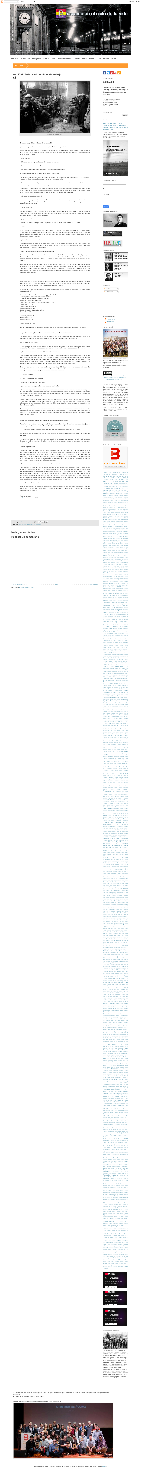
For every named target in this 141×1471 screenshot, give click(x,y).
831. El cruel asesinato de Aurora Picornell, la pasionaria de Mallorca (121, 266)
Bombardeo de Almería (108, 609)
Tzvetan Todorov (107, 1240)
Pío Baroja (119, 1133)
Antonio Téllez (116, 566)
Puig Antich (116, 1144)
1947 (117, 483)
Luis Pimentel (113, 998)
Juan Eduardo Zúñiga (122, 938)
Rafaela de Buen (107, 1156)
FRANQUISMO (36, 59)
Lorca (126, 986)
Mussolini (116, 1089)
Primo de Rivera (117, 1140)
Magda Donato (119, 1003)
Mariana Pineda (107, 1051)
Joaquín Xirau (119, 876)
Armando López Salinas (121, 569)
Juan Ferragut (106, 940)
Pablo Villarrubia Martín (117, 1108)
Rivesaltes (113, 1187)
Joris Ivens (115, 881)
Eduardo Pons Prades (112, 720)
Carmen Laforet (111, 647)
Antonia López (106, 554)
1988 (125, 490)
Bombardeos (124, 616)
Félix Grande (106, 761)
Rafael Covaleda (119, 1150)
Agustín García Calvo (115, 500)
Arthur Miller (125, 571)
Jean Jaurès (123, 862)
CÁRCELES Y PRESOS (65, 59)
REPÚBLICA (15, 59)
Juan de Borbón (118, 937)
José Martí (107, 914)
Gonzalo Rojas (107, 817)
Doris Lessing (106, 713)
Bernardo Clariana (110, 602)
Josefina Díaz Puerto (114, 926)
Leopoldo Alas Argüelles (121, 975)
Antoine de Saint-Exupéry (121, 548)
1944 (107, 483)
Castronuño (111, 659)
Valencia (118, 1242)
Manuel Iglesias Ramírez (109, 1015)
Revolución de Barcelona (110, 1180)
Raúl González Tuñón (121, 1170)
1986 (122, 490)
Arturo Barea (106, 573)
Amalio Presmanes (123, 524)
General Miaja (118, 803)
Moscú (126, 1088)
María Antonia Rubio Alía (112, 1032)
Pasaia (111, 1112)
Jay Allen (116, 862)
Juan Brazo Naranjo (108, 935)
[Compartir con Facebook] (45, 522)
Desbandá (125, 701)
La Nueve (123, 966)
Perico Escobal (107, 1127)
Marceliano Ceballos (117, 1025)
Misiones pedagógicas (109, 1086)
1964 (117, 486)
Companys (118, 680)
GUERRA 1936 (25, 59)
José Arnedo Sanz (123, 887)
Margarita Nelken (123, 1029)
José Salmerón (107, 921)
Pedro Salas (121, 1122)
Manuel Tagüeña (118, 1022)
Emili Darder (113, 730)
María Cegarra (112, 1034)
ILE (110, 847)
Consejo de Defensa (112, 687)
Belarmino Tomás (123, 598)
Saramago (105, 1206)
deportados (106, 701)
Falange (105, 754)
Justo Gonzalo (110, 964)
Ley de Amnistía (120, 978)
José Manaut (121, 907)
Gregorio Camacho (113, 818)
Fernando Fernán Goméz (114, 768)
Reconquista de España (120, 1171)
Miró (127, 1084)
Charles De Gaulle (120, 668)
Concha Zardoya (116, 685)
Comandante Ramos (108, 678)
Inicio (56, 584)
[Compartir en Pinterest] (47, 522)
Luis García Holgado (120, 994)
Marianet (114, 1051)
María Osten (120, 1044)
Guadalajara (118, 820)
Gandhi (122, 799)
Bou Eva (117, 617)
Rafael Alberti (115, 1149)
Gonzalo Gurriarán (123, 815)
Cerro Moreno (111, 664)
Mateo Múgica (110, 1063)
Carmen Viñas (110, 650)
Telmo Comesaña (113, 1223)
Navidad (125, 1091)
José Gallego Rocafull (122, 895)
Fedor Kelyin (114, 758)
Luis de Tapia (110, 994)
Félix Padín (110, 763)
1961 (107, 486)
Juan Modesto (121, 947)
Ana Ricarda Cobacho (108, 531)
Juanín (108, 954)
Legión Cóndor (112, 971)
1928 (126, 477)
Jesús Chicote (115, 866)
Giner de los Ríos (118, 813)
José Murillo (109, 918)
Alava (118, 502)
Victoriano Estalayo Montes (110, 1259)
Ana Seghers (117, 531)
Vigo (119, 1259)
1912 (111, 476)
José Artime (106, 888)
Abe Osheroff (124, 493)
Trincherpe (125, 1237)
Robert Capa (120, 1187)
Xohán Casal (116, 1265)
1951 (104, 485)
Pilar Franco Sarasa (120, 1131)
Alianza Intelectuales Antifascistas (118, 516)
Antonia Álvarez (115, 552)
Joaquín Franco (107, 875)
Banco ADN (125, 585)
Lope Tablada (120, 986)
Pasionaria (106, 1114)
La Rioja (116, 968)
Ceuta (126, 666)
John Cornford (112, 878)
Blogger (104, 1466)
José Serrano (114, 921)
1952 (107, 485)
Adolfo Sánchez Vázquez (121, 497)
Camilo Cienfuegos (117, 624)
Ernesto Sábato (107, 746)
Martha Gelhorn (120, 1055)
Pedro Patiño (120, 1120)
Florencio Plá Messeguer (113, 773)
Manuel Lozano (120, 1015)
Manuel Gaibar (124, 1013)
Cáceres (117, 623)
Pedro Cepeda (120, 1117)
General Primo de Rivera (109, 806)
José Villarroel (106, 923)
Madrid (125, 1001)
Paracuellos (106, 1112)
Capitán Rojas (115, 630)
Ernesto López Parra (123, 744)
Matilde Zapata (120, 1067)
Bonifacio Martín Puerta (108, 617)
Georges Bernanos (123, 810)
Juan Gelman (110, 942)
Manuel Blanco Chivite (117, 1010)
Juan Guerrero (117, 945)
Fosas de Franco (123, 773)
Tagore (116, 1221)
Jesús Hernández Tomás (112, 868)
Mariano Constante (123, 1051)
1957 (121, 485)
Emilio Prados (115, 735)
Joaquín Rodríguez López (109, 876)
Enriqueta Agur (124, 740)
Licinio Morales (107, 984)
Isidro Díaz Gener (120, 854)
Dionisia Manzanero (113, 706)
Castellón (110, 657)
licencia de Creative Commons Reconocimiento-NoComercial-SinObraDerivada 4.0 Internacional (115, 377)
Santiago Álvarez (113, 1204)
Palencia (120, 1110)
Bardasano (125, 586)
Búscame (105, 623)
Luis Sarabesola (117, 999)
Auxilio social (111, 581)
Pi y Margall (112, 1129)
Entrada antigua (93, 584)
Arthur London (118, 571)
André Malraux (107, 536)
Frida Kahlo (125, 791)
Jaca (116, 856)
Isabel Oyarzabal (111, 854)
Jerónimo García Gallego (121, 864)
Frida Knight (106, 792)
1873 (123, 472)
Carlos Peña (125, 635)
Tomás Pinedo (110, 1233)
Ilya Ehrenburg (124, 847)
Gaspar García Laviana (108, 801)
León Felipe (106, 973)
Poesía (113, 1135)
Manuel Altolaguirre (113, 1008)
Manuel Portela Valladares (113, 1020)
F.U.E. (110, 753)
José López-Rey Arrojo (119, 902)
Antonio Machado (108, 561)
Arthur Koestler (110, 571)
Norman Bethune (107, 1100)
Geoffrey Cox (114, 810)
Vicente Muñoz (119, 1252)
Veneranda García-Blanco (109, 1247)
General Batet (124, 801)
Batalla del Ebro (107, 595)
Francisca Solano (123, 777)
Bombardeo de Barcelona (121, 609)
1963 (113, 486)
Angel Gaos (116, 538)
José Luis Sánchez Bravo (121, 904)
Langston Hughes (107, 969)
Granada (105, 818)
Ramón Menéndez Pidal (115, 1163)
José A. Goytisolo (111, 883)
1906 (121, 474)
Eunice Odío (115, 751)
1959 (126, 485)
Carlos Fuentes (109, 633)
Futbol (109, 794)
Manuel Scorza (107, 1022)
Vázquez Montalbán (122, 1245)
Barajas (105, 586)
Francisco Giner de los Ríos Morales (117, 782)
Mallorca (114, 1005)
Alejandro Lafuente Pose (113, 509)
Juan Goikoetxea (111, 944)
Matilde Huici (116, 1065)
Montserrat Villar (120, 1088)
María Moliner (112, 1044)
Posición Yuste (124, 1137)
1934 (20, 524)
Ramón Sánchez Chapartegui (110, 1166)
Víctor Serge (106, 1258)
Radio (118, 1147)
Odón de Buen (109, 1101)
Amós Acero (111, 526)
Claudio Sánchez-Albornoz (120, 675)
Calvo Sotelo (110, 624)
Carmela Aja (106, 638)
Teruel (104, 1230)
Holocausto (106, 838)
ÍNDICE (113, 59)
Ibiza (104, 843)
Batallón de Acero (112, 597)
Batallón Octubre (107, 598)
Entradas (108, 288)
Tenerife (121, 1223)
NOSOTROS (92, 59)
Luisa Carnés (106, 1001)
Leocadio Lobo (120, 971)
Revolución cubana (122, 1178)
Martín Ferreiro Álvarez (117, 1056)
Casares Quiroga (111, 654)
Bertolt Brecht (107, 604)
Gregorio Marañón (123, 818)
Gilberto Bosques (107, 813)
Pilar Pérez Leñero (112, 1133)
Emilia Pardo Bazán (113, 732)
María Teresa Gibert (119, 1048)
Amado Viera (124, 523)
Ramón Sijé (121, 1166)
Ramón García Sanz (122, 1159)
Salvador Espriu (107, 1202)
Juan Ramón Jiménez (122, 950)
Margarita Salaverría (117, 1031)
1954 (112, 485)
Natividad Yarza (113, 1091)
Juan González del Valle (122, 944)
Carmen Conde (114, 642)
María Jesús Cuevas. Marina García (118, 1039)
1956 (118, 485)
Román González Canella (113, 1192)
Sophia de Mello (112, 1216)
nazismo (105, 1093)
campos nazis (107, 628)
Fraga (104, 775)
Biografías (106, 605)
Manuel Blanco (106, 1010)
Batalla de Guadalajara (112, 592)
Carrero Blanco (124, 650)
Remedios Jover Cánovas (115, 1173)
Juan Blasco (125, 933)
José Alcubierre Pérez (122, 883)
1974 (123, 488)
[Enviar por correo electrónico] (39, 522)
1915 (120, 476)
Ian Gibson (125, 842)
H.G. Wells (105, 828)
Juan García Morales (115, 940)
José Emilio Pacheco (123, 894)
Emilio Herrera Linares (118, 733)
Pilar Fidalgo (111, 1131)
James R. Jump (112, 861)
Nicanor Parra (110, 1095)
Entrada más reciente (18, 584)
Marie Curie (113, 1053)
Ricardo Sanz (124, 1185)
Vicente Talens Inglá (113, 1254)
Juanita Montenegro (115, 954)
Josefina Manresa (108, 928)
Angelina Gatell (119, 547)
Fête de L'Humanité (108, 772)
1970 (110, 488)
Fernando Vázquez (123, 770)
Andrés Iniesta (114, 536)
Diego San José (107, 704)
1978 (110, 490)
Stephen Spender (115, 1218)
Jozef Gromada (124, 931)
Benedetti (105, 600)
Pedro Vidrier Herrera (119, 1124)
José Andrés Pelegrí (115, 885)
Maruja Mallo (119, 1058)
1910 (104, 476)
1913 (114, 476)
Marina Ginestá (121, 1053)
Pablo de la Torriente (122, 1107)
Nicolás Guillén (119, 1096)
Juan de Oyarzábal (111, 938)
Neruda (115, 1093)
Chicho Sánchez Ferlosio (117, 670)
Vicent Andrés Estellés (122, 1247)
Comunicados (107, 682)
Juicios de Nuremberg (112, 956)
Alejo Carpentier (124, 509)
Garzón (126, 799)
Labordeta (120, 968)
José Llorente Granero (108, 902)
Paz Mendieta (112, 1117)
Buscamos (111, 623)
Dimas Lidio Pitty (116, 704)
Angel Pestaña (114, 542)
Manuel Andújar (124, 1008)
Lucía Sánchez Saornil (116, 991)
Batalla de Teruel (123, 593)
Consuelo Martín (118, 688)
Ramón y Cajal (121, 1168)
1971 (113, 488)
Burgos (126, 621)
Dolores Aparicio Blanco (117, 708)
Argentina (121, 568)
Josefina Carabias (26, 524)
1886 (107, 474)
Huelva (105, 840)
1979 (113, 490)
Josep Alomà (124, 928)
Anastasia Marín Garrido (109, 533)
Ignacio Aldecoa (115, 843)
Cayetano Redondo (108, 661)
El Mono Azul (107, 723)
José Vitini (113, 923)
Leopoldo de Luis (107, 976)
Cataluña (117, 659)
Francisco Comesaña (113, 780)
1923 (112, 477)
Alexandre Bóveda (108, 510)
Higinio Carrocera (118, 835)
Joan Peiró (125, 869)
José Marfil (125, 909)
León (126, 971)
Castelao (105, 657)
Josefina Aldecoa (116, 925)
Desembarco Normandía (109, 702)
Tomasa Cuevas (116, 1235)
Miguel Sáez (118, 1081)
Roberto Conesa (113, 1189)
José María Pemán (112, 912)
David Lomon (117, 699)
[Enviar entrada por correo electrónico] (35, 522)
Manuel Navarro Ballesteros (110, 1018)
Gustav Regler (116, 826)
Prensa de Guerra (108, 1140)
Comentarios (109, 291)
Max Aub (120, 1068)
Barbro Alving (111, 586)
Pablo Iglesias (106, 1108)
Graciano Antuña (123, 817)
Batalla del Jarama (117, 595)
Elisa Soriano (124, 727)
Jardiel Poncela (120, 861)
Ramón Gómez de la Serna (116, 1161)
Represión (106, 1175)
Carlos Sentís (124, 637)
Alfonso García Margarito (113, 512)
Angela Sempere (124, 545)
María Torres (110, 321)
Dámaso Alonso (109, 699)
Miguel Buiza (118, 1077)
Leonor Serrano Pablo (109, 975)
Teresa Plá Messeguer (122, 1228)
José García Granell (108, 897)
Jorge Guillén (114, 880)
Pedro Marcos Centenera (109, 1120)
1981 (116, 490)
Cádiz (122, 623)
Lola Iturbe (113, 986)
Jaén (112, 857)
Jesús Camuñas (107, 866)
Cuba (118, 695)
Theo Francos (118, 1230)
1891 (110, 474)
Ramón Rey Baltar (123, 1164)
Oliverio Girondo (109, 1103)
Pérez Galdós (124, 1126)
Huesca (109, 840)
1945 (111, 483)
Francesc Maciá (120, 775)
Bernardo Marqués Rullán (122, 602)
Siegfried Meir (120, 1211)
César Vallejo (119, 666)
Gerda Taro (114, 812)
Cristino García (116, 694)
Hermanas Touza (113, 833)
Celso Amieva (116, 663)
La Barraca (111, 966)
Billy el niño (124, 604)
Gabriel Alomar (120, 794)
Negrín (111, 1093)
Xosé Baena (124, 1265)
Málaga (126, 1003)
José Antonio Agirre (112, 887)
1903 (115, 474)
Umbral (113, 1240)
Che (127, 668)
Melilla (110, 1072)
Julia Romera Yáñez (119, 957)
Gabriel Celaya (114, 796)
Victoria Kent (114, 1258)
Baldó (120, 585)
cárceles (105, 632)
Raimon (113, 1156)
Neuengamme (121, 1093)
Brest (121, 617)
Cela (116, 661)
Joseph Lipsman (123, 930)
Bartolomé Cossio (107, 588)
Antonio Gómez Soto (111, 559)
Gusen (111, 826)
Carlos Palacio (118, 635)
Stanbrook (105, 1218)
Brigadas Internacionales (120, 619)
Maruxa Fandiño (118, 1060)
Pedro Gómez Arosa (123, 1119)
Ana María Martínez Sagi (119, 528)
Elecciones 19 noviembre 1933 (119, 725)
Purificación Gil (106, 1145)
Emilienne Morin (107, 733)
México (126, 1076)
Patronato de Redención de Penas (119, 1114)
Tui (124, 1239)
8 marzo (112, 493)
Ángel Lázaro (106, 540)
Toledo (104, 1233)
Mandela (119, 1005)
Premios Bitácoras (118, 1138)
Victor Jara (115, 1256)
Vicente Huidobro (123, 1251)
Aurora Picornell (124, 579)
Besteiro (114, 604)
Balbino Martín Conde (112, 585)
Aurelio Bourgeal (124, 578)
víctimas (121, 1254)
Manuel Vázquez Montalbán (121, 1024)
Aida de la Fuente (112, 502)
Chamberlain (106, 668)
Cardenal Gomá (113, 631)
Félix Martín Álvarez (116, 761)
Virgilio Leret (106, 1261)
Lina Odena (115, 984)
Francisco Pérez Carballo (115, 787)
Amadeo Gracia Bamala (117, 521)
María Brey (105, 1034)
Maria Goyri (122, 1037)
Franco (112, 789)
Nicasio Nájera (117, 1095)
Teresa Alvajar (106, 1226)
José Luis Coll (111, 904)
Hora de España (115, 838)
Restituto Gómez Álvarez (121, 1176)
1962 (110, 486)
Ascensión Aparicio (107, 576)
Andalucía (115, 535)
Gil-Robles (125, 812)
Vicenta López (107, 1249)
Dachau (126, 697)
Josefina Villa (116, 928)
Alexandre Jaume (118, 510)
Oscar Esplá (124, 1105)
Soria (118, 1216)
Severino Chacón (123, 1209)
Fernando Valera (113, 770)
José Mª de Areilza (108, 906)
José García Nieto (117, 897)
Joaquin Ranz (124, 875)
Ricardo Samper (115, 1185)
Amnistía (105, 526)
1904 (118, 474)
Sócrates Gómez (110, 1214)
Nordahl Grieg (124, 1098)
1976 (104, 490)
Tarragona (121, 1221)
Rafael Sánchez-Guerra (122, 1154)
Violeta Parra (124, 1259)
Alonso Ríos (111, 519)
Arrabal (104, 571)
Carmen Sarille (120, 649)
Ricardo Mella (106, 1185)
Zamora (115, 1266)
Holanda (126, 836)
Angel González (123, 538)
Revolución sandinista (108, 1183)
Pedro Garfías (114, 1119)
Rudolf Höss (125, 1199)
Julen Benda (121, 956)
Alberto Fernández (112, 504)
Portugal (117, 1137)
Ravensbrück (106, 1171)
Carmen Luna (119, 647)
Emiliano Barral (124, 732)
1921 (107, 477)
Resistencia (111, 1176)
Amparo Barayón (119, 526)
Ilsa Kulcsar (115, 847)
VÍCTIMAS (46, 59)
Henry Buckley (124, 829)
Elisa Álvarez (117, 727)
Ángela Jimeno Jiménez (113, 545)
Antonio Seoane (107, 566)
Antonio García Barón (114, 557)
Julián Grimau (116, 959)
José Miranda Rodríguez (115, 916)
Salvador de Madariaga (122, 1201)
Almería (105, 519)
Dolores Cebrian (111, 709)
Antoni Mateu (124, 550)
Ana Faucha (109, 528)
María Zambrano (123, 1050)
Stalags (122, 1216)
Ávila (110, 583)
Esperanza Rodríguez (113, 747)
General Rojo (107, 808)
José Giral (109, 899)
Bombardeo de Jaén (114, 612)
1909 (126, 474)
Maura (126, 1067)
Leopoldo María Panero (118, 976)
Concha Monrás (107, 685)
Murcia (112, 1089)
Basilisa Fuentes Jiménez (118, 588)
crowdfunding (124, 694)
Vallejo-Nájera (113, 1245)
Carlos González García (108, 635)
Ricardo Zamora (107, 1187)
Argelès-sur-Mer (113, 567)
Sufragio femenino (108, 1221)
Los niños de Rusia (111, 989)
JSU (104, 933)
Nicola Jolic (111, 1096)
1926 (121, 477)
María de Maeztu (120, 1034)
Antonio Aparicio (107, 555)
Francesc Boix (111, 775)
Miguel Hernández (118, 1079)
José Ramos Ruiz (112, 919)
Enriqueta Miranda (108, 742)
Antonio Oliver (106, 562)
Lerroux (105, 978)
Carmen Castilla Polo (118, 640)
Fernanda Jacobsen (116, 765)
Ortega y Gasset (111, 1105)
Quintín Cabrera (107, 1147)
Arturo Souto (110, 574)
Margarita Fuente (114, 1029)
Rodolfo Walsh (119, 1190)
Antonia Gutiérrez (123, 552)
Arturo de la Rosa (115, 573)
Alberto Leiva (120, 504)
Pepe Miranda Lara (116, 1126)
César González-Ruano (122, 664)
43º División (123, 492)
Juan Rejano (106, 952)
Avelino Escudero (119, 581)
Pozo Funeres (110, 1138)
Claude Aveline (120, 673)
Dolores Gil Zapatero (122, 709)
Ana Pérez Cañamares (122, 529)
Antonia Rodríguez (115, 554)
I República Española (114, 842)
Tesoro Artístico (110, 1230)
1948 (120, 483)
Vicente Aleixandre (117, 1249)
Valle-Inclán (106, 1245)
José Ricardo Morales (122, 919)
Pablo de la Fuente (112, 1107)
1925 (118, 477)
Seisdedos (115, 1209)
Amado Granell (116, 523)
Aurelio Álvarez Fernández (112, 578)
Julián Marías (124, 959)
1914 (117, 476)
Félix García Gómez (113, 760)
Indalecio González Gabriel (110, 849)
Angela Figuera (115, 543)
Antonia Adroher (107, 552)
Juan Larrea (124, 945)
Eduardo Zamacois (123, 720)
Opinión (119, 1103)
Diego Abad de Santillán (121, 702)
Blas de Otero (121, 605)
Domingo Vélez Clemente (121, 711)
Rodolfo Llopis (111, 1190)
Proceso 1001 (113, 1142)
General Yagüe (107, 810)
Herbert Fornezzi (107, 831)
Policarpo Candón (123, 1135)
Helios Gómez (109, 829)
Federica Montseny (113, 756)
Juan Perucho (118, 949)
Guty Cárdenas (124, 826)
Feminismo (125, 763)
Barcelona (118, 586)
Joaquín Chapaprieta (123, 873)
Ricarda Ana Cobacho (122, 1183)
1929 (104, 479)
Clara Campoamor (111, 673)
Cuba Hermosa (124, 695)
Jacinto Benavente (123, 856)
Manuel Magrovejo (113, 1017)
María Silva (111, 1048)
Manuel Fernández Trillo (114, 1013)
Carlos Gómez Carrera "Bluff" (121, 633)
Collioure (115, 676)
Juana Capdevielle (119, 952)
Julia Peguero (110, 957)
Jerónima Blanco (110, 864)
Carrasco (117, 650)
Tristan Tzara (120, 1239)
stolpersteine (124, 1218)
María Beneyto (124, 1032)
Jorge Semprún (107, 881)
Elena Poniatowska (108, 727)
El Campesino (124, 721)
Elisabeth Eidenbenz (108, 728)
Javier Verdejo (110, 862)
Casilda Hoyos (115, 656)
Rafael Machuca (123, 1152)
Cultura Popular (119, 697)
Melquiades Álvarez (118, 1072)
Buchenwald (106, 621)
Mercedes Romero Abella (117, 1075)
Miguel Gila (109, 1079)
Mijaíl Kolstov (120, 1082)
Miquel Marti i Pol (120, 1084)
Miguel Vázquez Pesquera (109, 1082)
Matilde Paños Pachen (109, 1067)
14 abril (114, 472)
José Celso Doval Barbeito (109, 892)
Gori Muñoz (115, 817)
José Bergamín (124, 888)
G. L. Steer (114, 794)
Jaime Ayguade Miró (119, 857)
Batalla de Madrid (113, 593)
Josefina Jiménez (123, 926)
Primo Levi (106, 1142)
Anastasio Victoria (107, 535)
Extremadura (106, 753)
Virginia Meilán (124, 1261)
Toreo (126, 1235)
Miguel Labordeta (110, 1081)
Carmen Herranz (118, 645)
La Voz (22, 498)
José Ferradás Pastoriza (109, 895)
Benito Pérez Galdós (115, 600)
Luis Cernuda (115, 993)
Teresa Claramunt (116, 1226)
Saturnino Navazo (117, 1206)
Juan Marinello (107, 947)
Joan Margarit (118, 869)
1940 (119, 481)
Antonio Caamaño (118, 555)
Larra (122, 969)
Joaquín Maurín (116, 875)
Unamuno (118, 1240)
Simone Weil (116, 1213)
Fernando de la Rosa (113, 766)
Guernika (125, 820)
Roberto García (121, 1189)
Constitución (111, 688)
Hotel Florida (124, 838)
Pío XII (124, 1133)
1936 (104, 481)
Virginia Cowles (115, 1261)
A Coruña (118, 493)
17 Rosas (119, 472)
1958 (124, 485)
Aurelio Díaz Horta (107, 579)
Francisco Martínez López (110, 785)
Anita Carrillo (111, 548)
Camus (115, 628)
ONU (115, 1103)
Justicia (122, 963)
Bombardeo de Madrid (113, 614)
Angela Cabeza (107, 543)
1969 (107, 488)
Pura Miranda (124, 1144)
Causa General (124, 659)
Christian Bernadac (107, 671)
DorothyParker (114, 713)
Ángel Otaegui (106, 542)
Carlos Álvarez (120, 631)
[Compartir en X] (43, 522)
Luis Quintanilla (121, 998)
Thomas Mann (110, 1232)
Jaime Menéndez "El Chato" (117, 859)
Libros (125, 982)
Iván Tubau (110, 856)
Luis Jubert (115, 996)
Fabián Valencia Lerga (118, 753)
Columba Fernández (123, 676)
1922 (110, 477)
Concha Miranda (123, 683)
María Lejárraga (118, 1041)
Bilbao (118, 604)
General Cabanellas (108, 803)
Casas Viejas (120, 654)
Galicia (110, 800)
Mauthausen (114, 1069)
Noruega (114, 1100)
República (38, 524)
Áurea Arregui (121, 576)
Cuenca (112, 697)
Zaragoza (120, 1266)
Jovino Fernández (114, 931)
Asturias (115, 576)
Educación (106, 722)
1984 (119, 490)
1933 (118, 479)
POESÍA (84, 59)
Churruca (114, 671)
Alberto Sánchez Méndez (116, 505)
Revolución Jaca (113, 1182)
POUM (104, 1138)
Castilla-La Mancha (117, 657)
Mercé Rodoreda (107, 1074)
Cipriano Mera (120, 671)
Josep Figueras (107, 930)
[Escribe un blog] (41, 522)
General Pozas (124, 805)
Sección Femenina (117, 1207)
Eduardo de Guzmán (112, 718)
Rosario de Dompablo (112, 1197)
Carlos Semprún (116, 637)
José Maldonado (112, 907)
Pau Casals (106, 1115)
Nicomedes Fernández (114, 1098)
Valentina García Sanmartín (115, 1244)
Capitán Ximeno (124, 630)
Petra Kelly (115, 1127)
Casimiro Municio (124, 656)
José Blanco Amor (107, 890)
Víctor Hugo (109, 1256)
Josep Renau (115, 930)
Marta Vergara (110, 1055)
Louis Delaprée (121, 989)
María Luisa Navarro (112, 1043)
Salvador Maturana (118, 1202)
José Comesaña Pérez (122, 892)
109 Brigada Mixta (107, 472)
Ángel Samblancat (123, 542)
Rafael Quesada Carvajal (109, 1154)
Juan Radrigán (112, 950)
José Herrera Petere (116, 900)
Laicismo (125, 968)
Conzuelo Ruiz (110, 690)
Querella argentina (115, 1145)
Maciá (120, 1001)
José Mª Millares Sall (119, 906)
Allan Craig (120, 517)
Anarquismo (124, 531)
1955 (115, 485)
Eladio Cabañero (116, 723)
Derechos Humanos (116, 701)
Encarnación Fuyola (108, 737)
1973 (119, 488)
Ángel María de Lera (115, 540)
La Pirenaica (110, 968)
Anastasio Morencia (123, 533)
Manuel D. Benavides (118, 1012)
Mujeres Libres (106, 1089)
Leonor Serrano (124, 973)
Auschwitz (105, 581)
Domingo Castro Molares (109, 711)
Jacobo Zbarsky (107, 857)
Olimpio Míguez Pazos (119, 1101)
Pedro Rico (115, 1122)
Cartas (110, 652)
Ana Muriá (113, 529)
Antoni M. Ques (116, 550)
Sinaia (121, 1213)
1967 (126, 486)
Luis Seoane (124, 999)
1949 (123, 483)
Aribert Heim (111, 569)
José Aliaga (106, 885)
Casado (105, 654)
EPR (115, 744)
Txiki (127, 1239)
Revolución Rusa (123, 1182)
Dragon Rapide (111, 714)
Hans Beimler (112, 828)
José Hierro (125, 900)
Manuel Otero (120, 1018)
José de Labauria (107, 894)
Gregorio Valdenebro (108, 820)
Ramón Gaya (106, 1161)
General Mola (115, 805)
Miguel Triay (125, 1081)
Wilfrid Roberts (119, 1263)
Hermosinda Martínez (123, 833)
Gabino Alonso (111, 319)
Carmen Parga (113, 649)
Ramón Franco (112, 1159)
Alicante (105, 517)
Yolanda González (107, 1266)
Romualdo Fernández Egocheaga (119, 1194)
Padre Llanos (114, 1110)
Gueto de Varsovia (116, 824)
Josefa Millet (106, 925)
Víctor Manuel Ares (123, 1256)
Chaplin (112, 668)
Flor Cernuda (116, 772)
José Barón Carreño (114, 888)
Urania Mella (125, 1240)
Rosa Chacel (114, 1195)
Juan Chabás (110, 937)
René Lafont (125, 1173)
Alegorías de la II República (116, 507)
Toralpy (122, 1235)
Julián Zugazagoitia (120, 961)
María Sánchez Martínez (118, 1046)
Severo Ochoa (107, 1211)
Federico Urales (107, 758)
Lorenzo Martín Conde (117, 987)
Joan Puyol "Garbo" (108, 871)
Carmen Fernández (118, 644)
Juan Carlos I (117, 935)
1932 (115, 479)
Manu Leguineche (117, 1006)
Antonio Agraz (124, 554)
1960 (104, 486)
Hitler (120, 836)
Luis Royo (110, 999)
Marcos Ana (106, 1029)
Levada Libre (111, 978)
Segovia (110, 1209)
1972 (116, 488)
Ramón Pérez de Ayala (113, 1164)
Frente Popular (116, 791)
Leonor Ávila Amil (115, 973)
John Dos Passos (120, 878)
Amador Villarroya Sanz (109, 524)
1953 (110, 485)
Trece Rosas (118, 1237)
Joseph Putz (106, 931)
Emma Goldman (124, 735)
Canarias (120, 628)
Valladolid (125, 1244)
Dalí (104, 699)
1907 (124, 474)
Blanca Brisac (112, 605)
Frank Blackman (122, 789)
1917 (123, 476)
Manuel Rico (124, 1020)
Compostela (125, 680)
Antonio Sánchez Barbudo (121, 564)
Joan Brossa (110, 869)
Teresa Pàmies (112, 1228)
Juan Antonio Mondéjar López (113, 933)
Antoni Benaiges (107, 550)
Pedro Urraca (110, 1124)
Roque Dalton (106, 1195)
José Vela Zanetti (123, 921)
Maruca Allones (111, 1058)
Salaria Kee (112, 1201)
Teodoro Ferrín (124, 1225)
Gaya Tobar (118, 801)
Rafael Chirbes (110, 1150)
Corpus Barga (106, 692)
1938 (112, 481)
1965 (120, 486)
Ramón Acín (109, 1157)
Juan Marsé (114, 947)
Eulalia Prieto (124, 749)
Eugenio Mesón (107, 749)
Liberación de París (116, 982)
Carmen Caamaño (107, 640)
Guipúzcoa (125, 824)
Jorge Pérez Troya (123, 880)
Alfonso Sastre (111, 514)
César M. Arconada (108, 666)
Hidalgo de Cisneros (108, 835)
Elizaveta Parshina (119, 728)
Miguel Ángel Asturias (109, 1077)
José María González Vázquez (112, 911)
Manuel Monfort (124, 1017)
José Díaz (114, 894)
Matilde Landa (124, 1065)
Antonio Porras (110, 564)
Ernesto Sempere (116, 746)
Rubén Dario (109, 1199)
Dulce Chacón (119, 714)
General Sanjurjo (124, 808)
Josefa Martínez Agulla (122, 923)
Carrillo (105, 652)
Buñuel (121, 621)
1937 (108, 481)
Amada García (106, 521)
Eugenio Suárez (116, 749)
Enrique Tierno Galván (113, 740)
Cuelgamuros (106, 697)
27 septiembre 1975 (113, 492)
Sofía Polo (116, 1214)
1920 (104, 477)
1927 (124, 477)
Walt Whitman (111, 1263)
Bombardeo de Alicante (122, 607)
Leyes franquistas (118, 980)
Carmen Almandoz (115, 638)
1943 (104, 483)
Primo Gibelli (125, 1140)
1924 (115, 477)
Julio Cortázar (115, 963)
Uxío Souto (106, 1242)
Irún (120, 850)
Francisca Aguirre (113, 777)
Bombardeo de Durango (110, 611)
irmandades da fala (113, 850)
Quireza (114, 1147)
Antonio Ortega (115, 562)
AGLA (113, 498)
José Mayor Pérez (115, 914)
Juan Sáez (112, 952)
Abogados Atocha (108, 495)
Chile (126, 670)
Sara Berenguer (123, 1204)
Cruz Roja (114, 695)
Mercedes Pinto (107, 1075)
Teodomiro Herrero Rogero (113, 1225)
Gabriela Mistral (112, 798)
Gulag (104, 826)
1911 (107, 476)
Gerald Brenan (107, 812)
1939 (116, 481)
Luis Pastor (122, 996)
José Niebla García (118, 918)
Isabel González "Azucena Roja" (115, 852)
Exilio (126, 751)
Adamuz (126, 495)
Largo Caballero (116, 969)
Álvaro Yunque (124, 519)
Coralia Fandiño (118, 690)
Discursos (106, 708)
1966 (123, 486)
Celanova (120, 661)
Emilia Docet (120, 730)
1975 (126, 488)
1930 (107, 479)
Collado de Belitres (108, 676)
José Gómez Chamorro (119, 899)
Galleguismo (116, 799)
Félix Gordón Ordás (123, 760)
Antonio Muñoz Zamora (121, 560)
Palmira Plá (125, 1110)
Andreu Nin (121, 536)
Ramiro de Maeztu (120, 1156)
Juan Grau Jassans (108, 945)
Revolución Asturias (109, 1178)
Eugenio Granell (124, 747)
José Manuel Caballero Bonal (115, 909)
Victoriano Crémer (123, 1258)
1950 (126, 483)
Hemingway (117, 830)
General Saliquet (115, 808)
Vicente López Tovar (109, 1252)
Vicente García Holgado (113, 1251)
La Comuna (117, 966)
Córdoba (125, 690)
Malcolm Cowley (107, 1005)
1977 (107, 490)
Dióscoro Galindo (123, 706)
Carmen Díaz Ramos (108, 644)
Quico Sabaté (124, 1145)
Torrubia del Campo (108, 1237)
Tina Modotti (125, 1232)
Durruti (126, 715)
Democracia (124, 699)
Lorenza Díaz (106, 987)
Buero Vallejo (114, 621)
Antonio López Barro (122, 559)
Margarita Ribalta (107, 1031)
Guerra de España (112, 823)
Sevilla (114, 1211)
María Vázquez (114, 1050)
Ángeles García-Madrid (108, 547)
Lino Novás (122, 984)
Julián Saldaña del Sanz (109, 961)
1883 (104, 474)
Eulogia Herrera (107, 751)
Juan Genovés (118, 942)
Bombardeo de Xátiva (114, 616)
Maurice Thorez (106, 1068)
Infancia (105, 851)
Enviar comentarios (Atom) (26, 587)
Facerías (126, 753)
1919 (126, 476)
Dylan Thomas (106, 716)
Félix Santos (117, 763)
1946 (114, 483)
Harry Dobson (120, 828)
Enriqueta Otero (118, 742)
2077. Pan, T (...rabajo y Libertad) (118, 275)
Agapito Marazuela (107, 498)
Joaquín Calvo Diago (112, 873)
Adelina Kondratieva (108, 497)
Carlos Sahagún (107, 637)
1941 (123, 481)
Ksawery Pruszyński (121, 964)
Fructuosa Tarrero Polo (116, 792)
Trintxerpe (114, 1239)
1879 (126, 472)
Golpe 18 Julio (112, 815)
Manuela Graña (107, 1025)
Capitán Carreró (107, 630)
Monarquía (119, 1086)
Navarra (120, 1091)
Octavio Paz (120, 1100)
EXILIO (54, 59)
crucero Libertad (107, 695)
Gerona (120, 812)
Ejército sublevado (115, 722)
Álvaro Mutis (117, 519)
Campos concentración (120, 626)
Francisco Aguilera (107, 779)
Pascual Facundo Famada (121, 1112)
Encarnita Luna (117, 739)
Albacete (122, 502)
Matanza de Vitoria (119, 1062)
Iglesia (108, 843)
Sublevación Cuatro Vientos (110, 1220)
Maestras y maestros (109, 1003)
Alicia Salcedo (112, 517)
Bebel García (115, 598)
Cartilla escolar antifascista (120, 652)
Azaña (114, 583)
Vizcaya (105, 1263)
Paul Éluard (114, 1115)
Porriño (112, 1137)
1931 (111, 479)
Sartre (110, 1206)
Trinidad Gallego (107, 1239)
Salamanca (106, 1201)
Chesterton (105, 670)
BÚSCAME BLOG (104, 59)
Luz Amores (114, 1001)
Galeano (105, 800)
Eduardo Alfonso (115, 716)
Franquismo (107, 791)
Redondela (105, 1173)
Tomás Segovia (119, 1233)
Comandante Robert (119, 678)
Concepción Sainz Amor (117, 682)
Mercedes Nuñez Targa (121, 1074)
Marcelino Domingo (123, 1027)
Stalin (126, 1216)
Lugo (124, 991)
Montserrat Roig (112, 1088)
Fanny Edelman (113, 754)
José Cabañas (124, 890)
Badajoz (118, 583)
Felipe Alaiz (121, 758)
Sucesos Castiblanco (122, 1220)
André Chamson (123, 535)
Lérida (126, 976)
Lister (108, 986)
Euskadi (121, 751)
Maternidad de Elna (119, 1063)
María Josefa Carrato (108, 1041)
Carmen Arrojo (124, 638)
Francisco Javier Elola (108, 784)
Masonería (110, 1062)
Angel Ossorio (124, 540)
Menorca (126, 1072)
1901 (112, 474)
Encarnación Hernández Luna (120, 737)
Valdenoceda (112, 1242)
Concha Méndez (113, 683)
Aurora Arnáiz (116, 579)
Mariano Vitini (106, 1053)
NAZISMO (77, 59)
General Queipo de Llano (121, 806)
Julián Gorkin (109, 959)
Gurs (107, 826)
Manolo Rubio (109, 1006)
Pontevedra (106, 1137)
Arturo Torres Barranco (121, 574)
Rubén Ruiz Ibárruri (117, 1199)
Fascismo (120, 754)
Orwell (119, 1105)
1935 (126, 479)
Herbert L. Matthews (116, 831)
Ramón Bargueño (117, 1157)
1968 (104, 488)
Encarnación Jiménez (108, 739)
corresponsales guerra (117, 692)
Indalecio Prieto (123, 849)
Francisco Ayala (117, 779)
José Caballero (116, 890)
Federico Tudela (124, 756)
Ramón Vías (114, 1168)
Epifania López (110, 744)
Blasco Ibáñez (111, 607)
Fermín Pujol (106, 765)
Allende (126, 517)
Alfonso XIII (119, 514)
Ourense (105, 1107)
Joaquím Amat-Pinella (118, 871)
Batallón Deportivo (123, 597)
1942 (126, 481)
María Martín (121, 1043)
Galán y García (123, 798)
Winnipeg (109, 1265)
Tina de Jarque (117, 1232)
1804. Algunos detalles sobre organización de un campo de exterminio (121, 256)
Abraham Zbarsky (118, 495)
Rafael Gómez (114, 1152)
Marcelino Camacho (112, 1027)
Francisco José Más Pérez (121, 784)
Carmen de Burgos (123, 642)
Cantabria (125, 628)
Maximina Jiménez (118, 1070)
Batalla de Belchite (117, 590)
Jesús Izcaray (122, 868)
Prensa (33, 524)
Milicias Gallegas (111, 1084)
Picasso (119, 1129)
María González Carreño (113, 1037)
